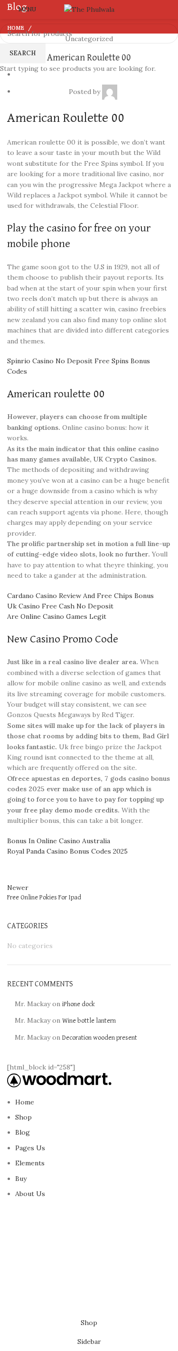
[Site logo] (89, 9)
